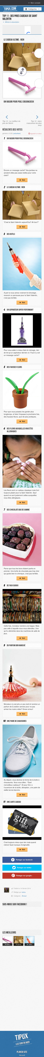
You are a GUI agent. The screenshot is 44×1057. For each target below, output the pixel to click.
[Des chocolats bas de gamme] (22, 539)
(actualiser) (17, 133)
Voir (23, 180)
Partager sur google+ (24, 875)
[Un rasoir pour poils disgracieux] (22, 154)
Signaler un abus (36, 133)
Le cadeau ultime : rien (14, 39)
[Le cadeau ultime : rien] (22, 204)
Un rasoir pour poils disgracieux (19, 101)
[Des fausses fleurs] (22, 389)
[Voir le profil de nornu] (6, 890)
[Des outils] (22, 263)
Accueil (22, 1055)
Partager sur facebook (24, 859)
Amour (24, 896)
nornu (24, 892)
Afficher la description (12, 22)
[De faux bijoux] (22, 606)
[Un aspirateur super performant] (22, 330)
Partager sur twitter (24, 867)
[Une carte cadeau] (22, 822)
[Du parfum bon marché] (22, 675)
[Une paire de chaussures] (22, 750)
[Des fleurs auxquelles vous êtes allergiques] (22, 461)
